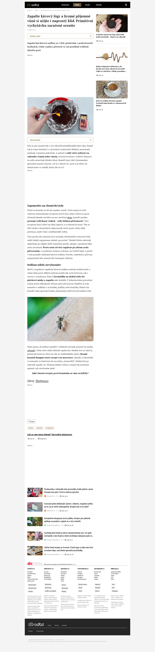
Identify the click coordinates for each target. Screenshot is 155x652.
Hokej (62, 577)
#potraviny (48, 588)
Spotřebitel (47, 577)
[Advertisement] (60, 72)
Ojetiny (29, 575)
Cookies (30, 631)
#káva (31, 428)
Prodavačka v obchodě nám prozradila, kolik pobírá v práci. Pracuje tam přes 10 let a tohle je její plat (69, 490)
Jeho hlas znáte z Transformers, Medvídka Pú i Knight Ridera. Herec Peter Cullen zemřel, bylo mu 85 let (101, 609)
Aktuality (29, 572)
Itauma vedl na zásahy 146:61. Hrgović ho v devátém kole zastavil (117, 597)
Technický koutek (32, 579)
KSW (112, 579)
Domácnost (65, 5)
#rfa (113, 588)
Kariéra (57, 625)
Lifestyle (96, 575)
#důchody (48, 584)
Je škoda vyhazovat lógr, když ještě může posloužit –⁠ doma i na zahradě (110, 35)
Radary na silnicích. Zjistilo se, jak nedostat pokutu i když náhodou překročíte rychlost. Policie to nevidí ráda (51, 599)
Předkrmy (80, 575)
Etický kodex (40, 631)
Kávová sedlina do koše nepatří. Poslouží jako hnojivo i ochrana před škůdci (111, 103)
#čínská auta (32, 588)
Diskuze (43, 439)
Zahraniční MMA (116, 572)
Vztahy (96, 579)
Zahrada (99, 5)
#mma (64, 585)
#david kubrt (32, 585)
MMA (62, 579)
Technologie (47, 579)
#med (80, 588)
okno (69, 217)
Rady (28, 577)
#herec (97, 591)
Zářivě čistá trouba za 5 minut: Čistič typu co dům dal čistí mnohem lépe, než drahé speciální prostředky (68, 549)
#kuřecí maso (83, 584)
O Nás (49, 625)
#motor (30, 591)
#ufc (113, 584)
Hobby (77, 5)
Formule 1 (64, 573)
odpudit (31, 350)
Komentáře (47, 573)
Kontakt (64, 625)
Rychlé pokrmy (82, 579)
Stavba (87, 5)
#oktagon (115, 591)
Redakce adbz (35, 36)
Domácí (46, 572)
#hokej (64, 591)
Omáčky (80, 573)
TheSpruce (42, 381)
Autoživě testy (31, 573)
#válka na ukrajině (50, 591)
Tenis (62, 581)
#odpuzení (49, 428)
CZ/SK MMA (114, 573)
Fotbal (62, 575)
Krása (96, 573)
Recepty (80, 577)
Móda (96, 577)
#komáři (39, 428)
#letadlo (97, 588)
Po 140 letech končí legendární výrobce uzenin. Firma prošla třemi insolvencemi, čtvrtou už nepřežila (101, 599)
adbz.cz (29, 10)
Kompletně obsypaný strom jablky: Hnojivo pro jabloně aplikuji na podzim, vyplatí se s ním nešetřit (67, 519)
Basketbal (64, 572)
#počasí (97, 584)
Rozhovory (47, 575)
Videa (112, 575)
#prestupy (65, 588)
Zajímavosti (30, 581)
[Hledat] (126, 5)
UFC (112, 577)
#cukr (80, 591)
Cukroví (80, 572)
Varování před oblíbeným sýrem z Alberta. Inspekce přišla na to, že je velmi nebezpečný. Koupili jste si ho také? (68, 505)
